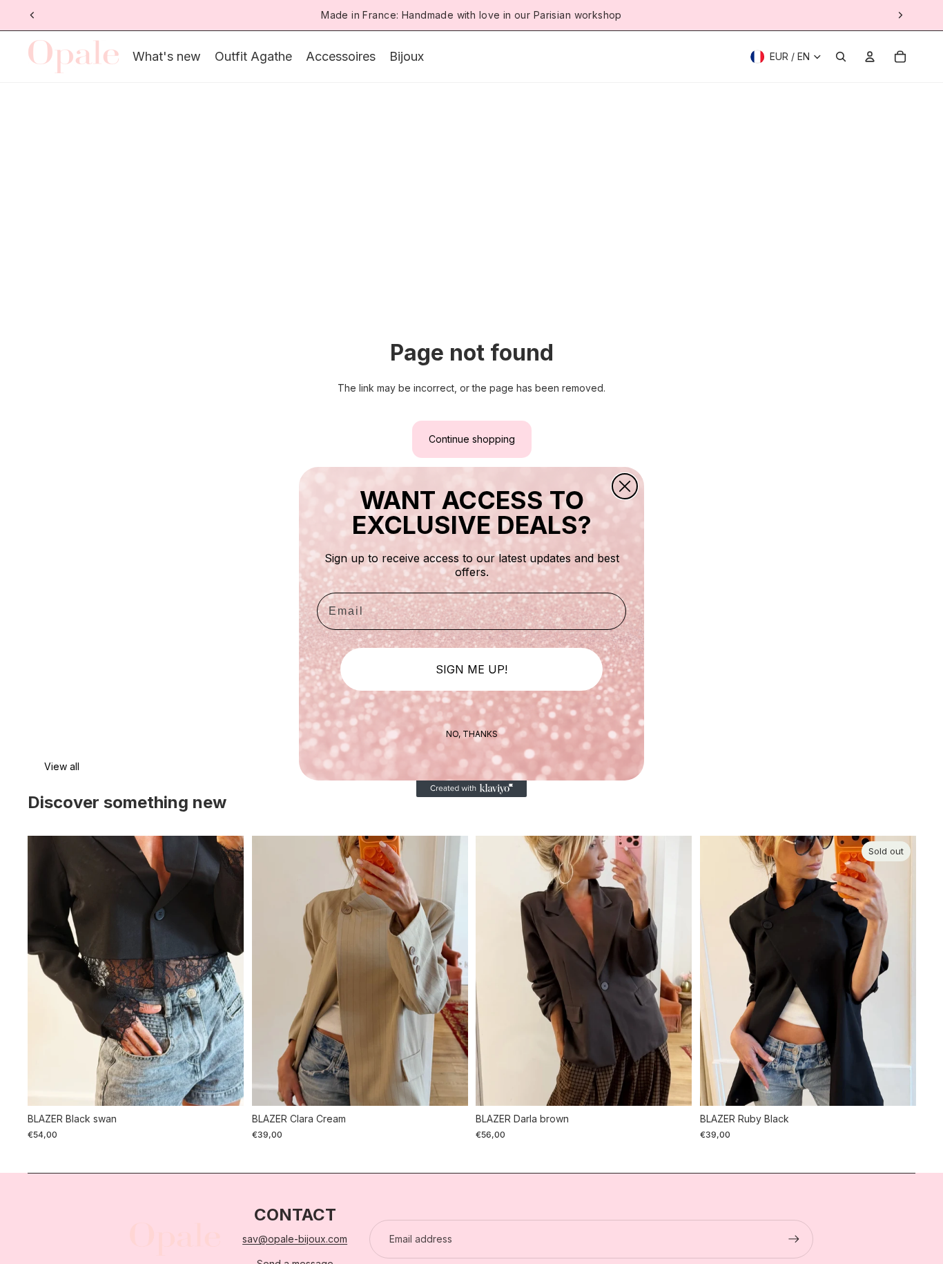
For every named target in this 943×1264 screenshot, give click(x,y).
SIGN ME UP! (471, 669)
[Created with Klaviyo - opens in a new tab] (471, 789)
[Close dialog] (624, 486)
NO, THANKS (472, 734)
